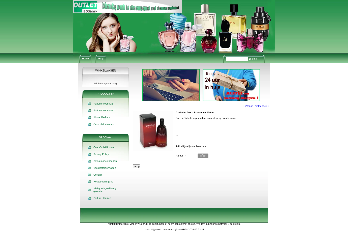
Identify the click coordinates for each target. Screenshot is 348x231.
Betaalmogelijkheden (105, 161)
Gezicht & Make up (103, 124)
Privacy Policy (101, 154)
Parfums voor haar (103, 103)
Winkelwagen (105, 70)
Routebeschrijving (103, 181)
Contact (97, 174)
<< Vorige (248, 106)
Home (85, 58)
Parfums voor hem (103, 110)
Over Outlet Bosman (104, 147)
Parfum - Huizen (102, 198)
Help (101, 58)
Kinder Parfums (101, 117)
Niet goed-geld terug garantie (104, 190)
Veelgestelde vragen (104, 168)
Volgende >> (262, 106)
